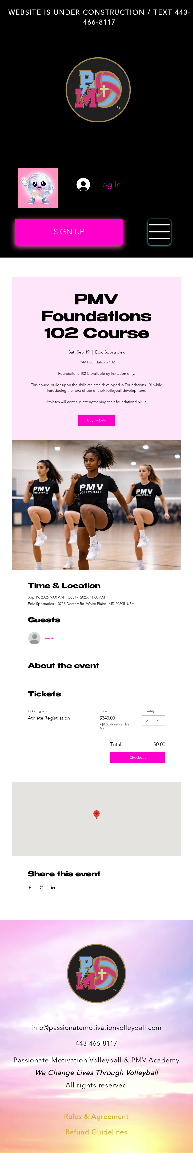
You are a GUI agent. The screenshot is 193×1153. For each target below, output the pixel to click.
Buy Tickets (96, 420)
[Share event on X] (41, 887)
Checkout (137, 757)
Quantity (148, 711)
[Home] (159, 232)
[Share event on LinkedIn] (53, 887)
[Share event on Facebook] (30, 887)
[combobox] (153, 720)
